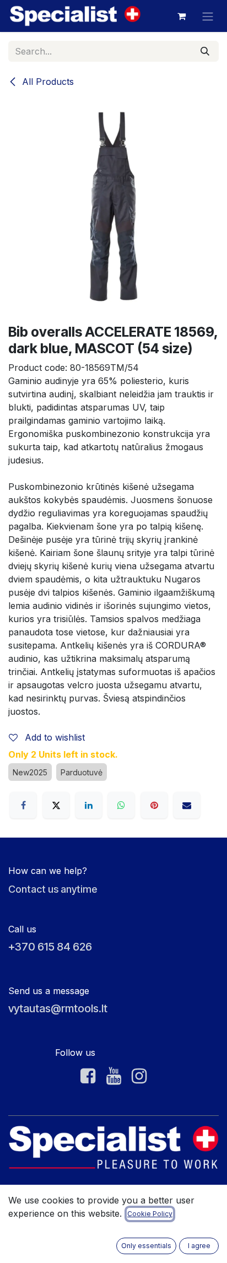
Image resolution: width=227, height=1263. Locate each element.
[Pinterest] (154, 805)
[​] (88, 1076)
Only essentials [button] (146, 1246)
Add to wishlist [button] (53, 737)
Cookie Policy (149, 1214)
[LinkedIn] (88, 805)
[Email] (187, 805)
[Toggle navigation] (208, 16)
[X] (56, 805)
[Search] (205, 51)
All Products (46, 81)
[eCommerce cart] (181, 16)
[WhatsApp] (121, 805)
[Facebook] (23, 805)
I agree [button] (199, 1246)
